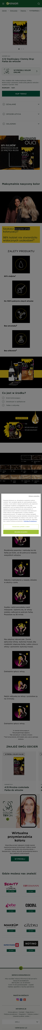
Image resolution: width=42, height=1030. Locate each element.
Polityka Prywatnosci (30, 521)
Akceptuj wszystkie (20, 532)
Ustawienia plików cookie (21, 526)
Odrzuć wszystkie (34, 496)
